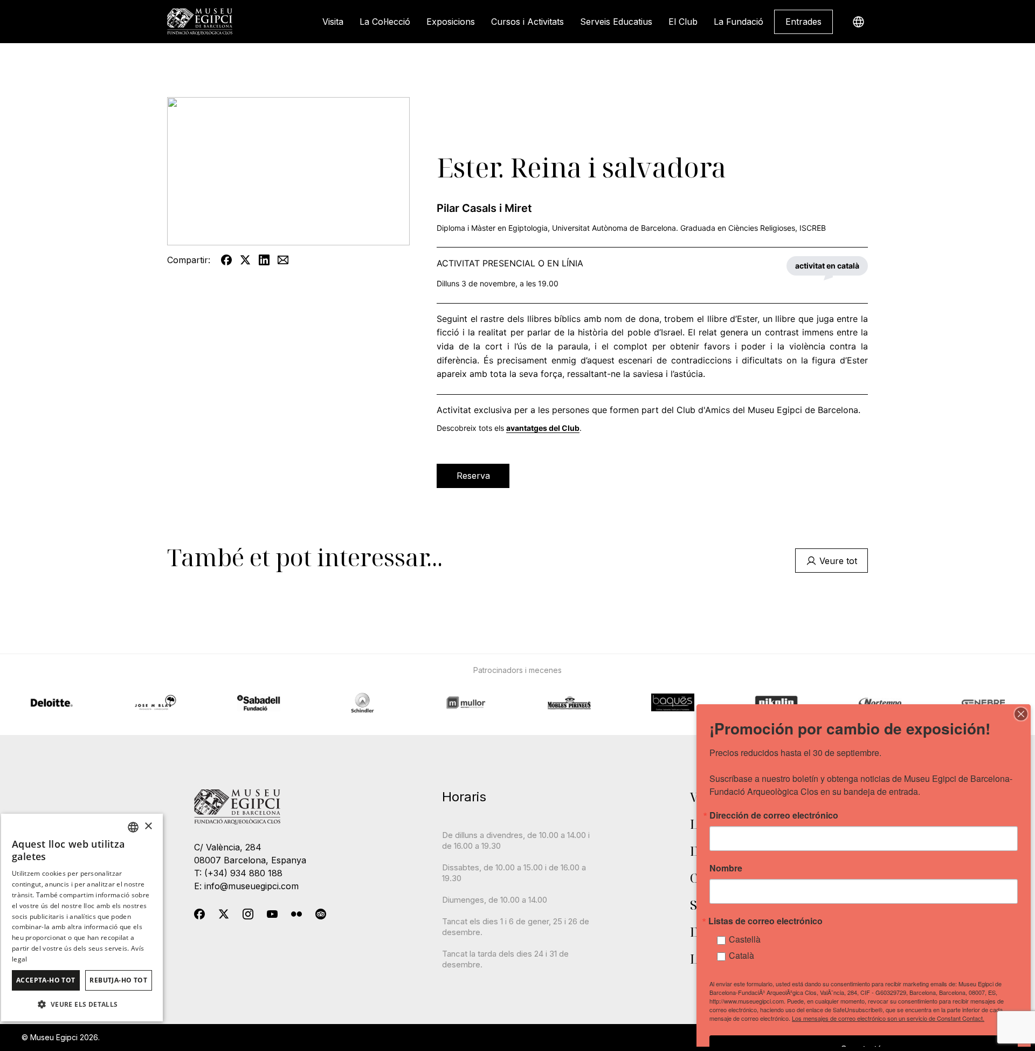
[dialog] (82, 917)
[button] (82, 1004)
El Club (683, 21)
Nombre (725, 868)
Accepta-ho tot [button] (45, 980)
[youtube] (272, 916)
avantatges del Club (542, 427)
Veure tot (838, 560)
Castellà (745, 939)
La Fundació (738, 21)
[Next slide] (788, 689)
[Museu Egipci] (199, 21)
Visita (332, 21)
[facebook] (199, 916)
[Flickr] (296, 916)
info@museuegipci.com (251, 886)
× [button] (148, 826)
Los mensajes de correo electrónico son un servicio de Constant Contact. (888, 1018)
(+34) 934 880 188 (243, 873)
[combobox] (133, 827)
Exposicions (450, 21)
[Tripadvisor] (320, 916)
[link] (803, 22)
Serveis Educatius (616, 21)
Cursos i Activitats (527, 21)
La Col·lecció (385, 21)
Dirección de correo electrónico (773, 815)
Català (741, 955)
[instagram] (248, 916)
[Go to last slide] (247, 689)
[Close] (1021, 713)
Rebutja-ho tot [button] (118, 980)
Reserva (473, 475)
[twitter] (223, 916)
